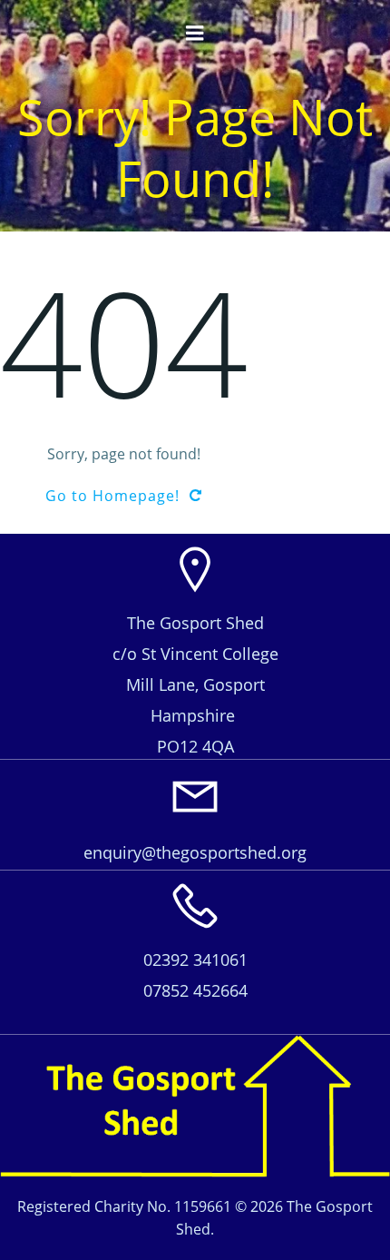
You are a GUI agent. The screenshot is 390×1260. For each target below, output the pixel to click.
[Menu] (195, 33)
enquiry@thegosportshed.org (195, 852)
